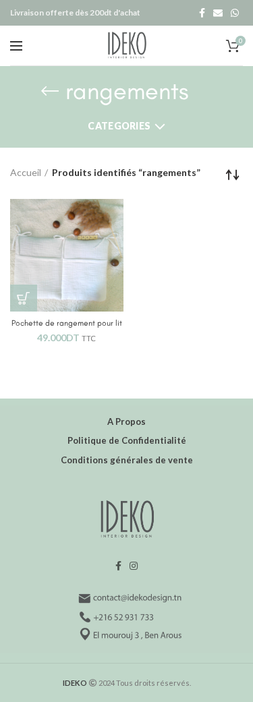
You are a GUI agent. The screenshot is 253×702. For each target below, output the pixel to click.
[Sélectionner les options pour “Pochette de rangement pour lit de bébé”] (23, 298)
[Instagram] (133, 566)
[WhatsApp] (235, 13)
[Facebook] (202, 13)
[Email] (218, 13)
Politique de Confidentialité (126, 440)
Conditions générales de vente (127, 460)
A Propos (126, 421)
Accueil (25, 172)
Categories (119, 125)
